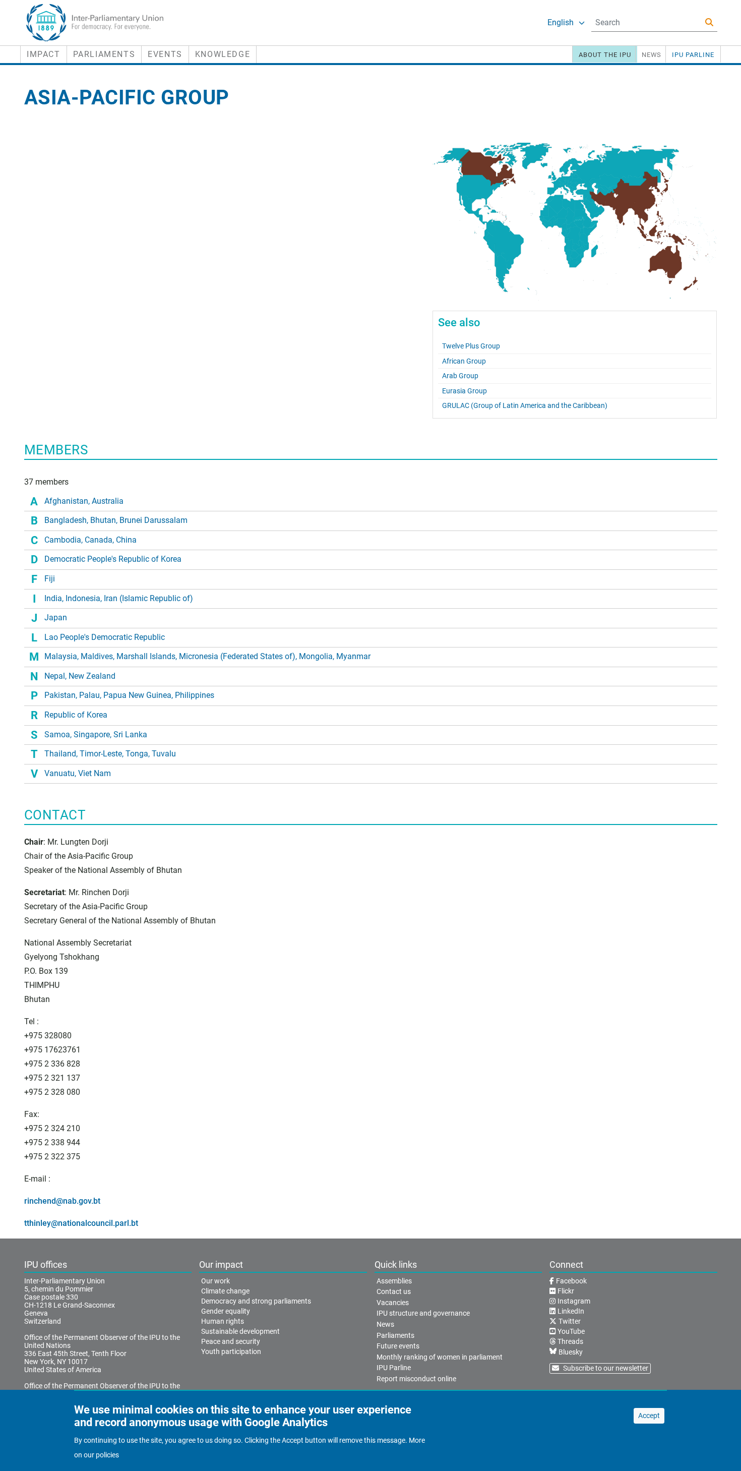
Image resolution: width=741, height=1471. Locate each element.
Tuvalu (164, 753)
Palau (89, 695)
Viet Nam (94, 773)
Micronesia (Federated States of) (237, 656)
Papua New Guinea (137, 695)
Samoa (57, 734)
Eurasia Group (464, 391)
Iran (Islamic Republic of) (148, 598)
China (126, 540)
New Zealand (92, 676)
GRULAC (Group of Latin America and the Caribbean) (524, 405)
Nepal (54, 676)
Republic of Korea (75, 715)
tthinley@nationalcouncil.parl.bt (81, 1223)
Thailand (60, 753)
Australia (108, 501)
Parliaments (104, 54)
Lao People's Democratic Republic (104, 637)
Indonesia (83, 598)
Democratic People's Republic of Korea (112, 559)
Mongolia (316, 656)
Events (165, 54)
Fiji (49, 578)
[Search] (709, 22)
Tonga (137, 753)
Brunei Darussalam (153, 520)
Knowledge (222, 54)
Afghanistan (66, 501)
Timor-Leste (101, 753)
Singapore (92, 734)
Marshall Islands (145, 656)
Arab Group (460, 376)
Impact (43, 54)
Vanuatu (59, 773)
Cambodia (62, 540)
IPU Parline (693, 54)
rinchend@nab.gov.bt (62, 1201)
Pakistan (60, 695)
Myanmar (353, 656)
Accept (649, 1415)
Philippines (194, 695)
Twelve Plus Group (471, 346)
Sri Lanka (130, 734)
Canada (98, 540)
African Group (464, 361)
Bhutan (103, 520)
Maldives (97, 656)
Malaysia (60, 656)
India (53, 598)
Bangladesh (65, 520)
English (560, 22)
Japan (55, 617)
